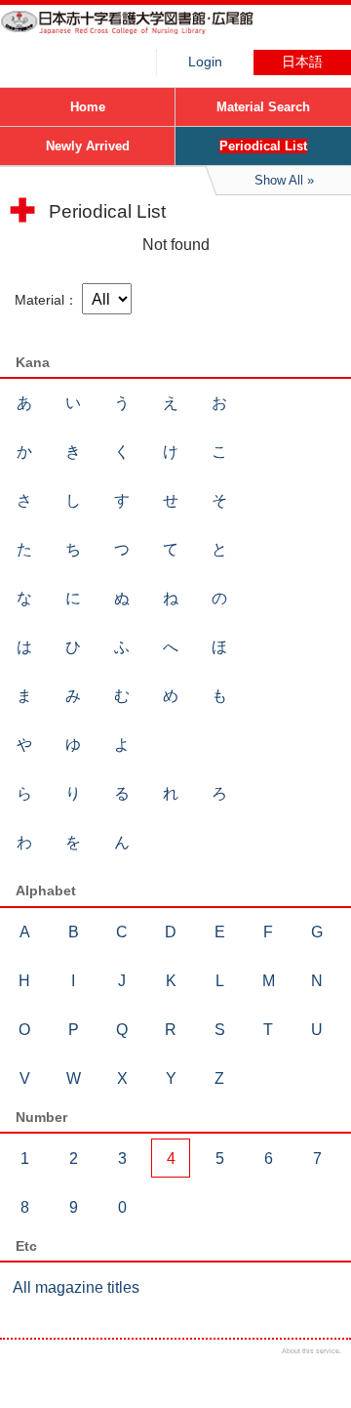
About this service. (311, 1350)
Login (205, 62)
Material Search (263, 107)
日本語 (302, 62)
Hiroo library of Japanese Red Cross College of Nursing (146, 34)
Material (39, 300)
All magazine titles (76, 1287)
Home (87, 107)
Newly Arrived (88, 146)
